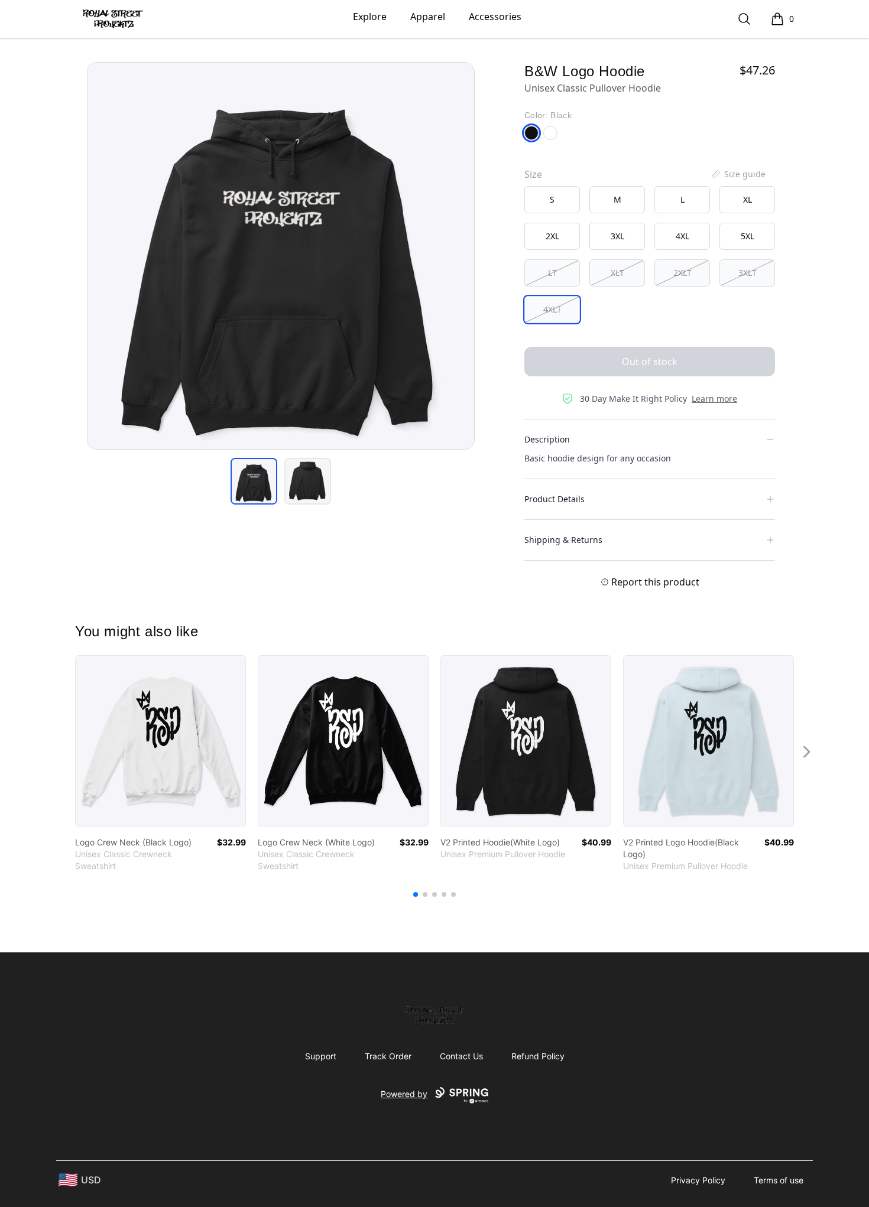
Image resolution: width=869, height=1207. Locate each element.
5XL (747, 236)
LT (552, 272)
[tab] (254, 481)
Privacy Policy (698, 1180)
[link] (160, 741)
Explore (370, 16)
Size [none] (533, 174)
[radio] (552, 199)
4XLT (552, 309)
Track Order (388, 1056)
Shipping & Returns (563, 539)
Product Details (554, 499)
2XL (552, 236)
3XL (617, 236)
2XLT (682, 272)
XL (747, 199)
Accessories (495, 16)
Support (320, 1056)
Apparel (427, 16)
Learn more (714, 398)
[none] (738, 174)
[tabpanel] (281, 256)
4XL (682, 236)
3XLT (747, 272)
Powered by (404, 1094)
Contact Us (461, 1056)
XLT (617, 272)
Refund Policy (538, 1056)
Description (547, 439)
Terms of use (778, 1180)
